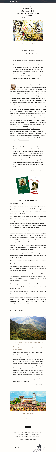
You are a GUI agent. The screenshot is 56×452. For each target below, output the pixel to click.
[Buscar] (35, 1)
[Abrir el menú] (49, 1)
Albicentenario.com (24, 140)
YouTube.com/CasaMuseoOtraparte (28, 53)
